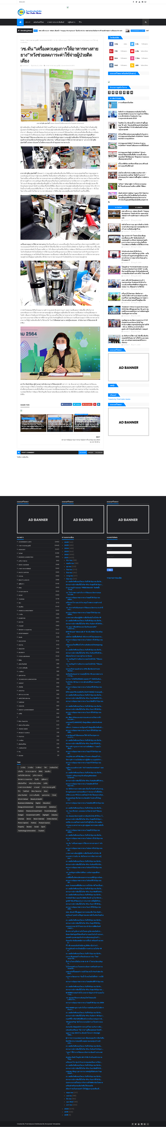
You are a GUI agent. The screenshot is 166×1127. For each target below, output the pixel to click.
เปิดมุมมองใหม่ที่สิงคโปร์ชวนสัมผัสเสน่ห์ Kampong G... (84, 646)
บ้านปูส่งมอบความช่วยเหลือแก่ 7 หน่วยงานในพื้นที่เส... (84, 792)
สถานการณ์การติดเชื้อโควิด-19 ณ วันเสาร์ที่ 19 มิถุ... (84, 904)
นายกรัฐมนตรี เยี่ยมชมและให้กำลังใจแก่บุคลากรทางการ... (82, 736)
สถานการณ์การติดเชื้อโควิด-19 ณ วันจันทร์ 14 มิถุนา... (84, 1049)
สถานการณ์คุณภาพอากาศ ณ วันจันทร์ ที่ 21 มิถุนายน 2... (84, 868)
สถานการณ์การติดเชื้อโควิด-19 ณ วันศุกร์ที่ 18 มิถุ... (83, 923)
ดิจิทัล (20, 660)
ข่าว (27, 22)
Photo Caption (24, 572)
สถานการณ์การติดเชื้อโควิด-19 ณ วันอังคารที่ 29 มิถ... (84, 624)
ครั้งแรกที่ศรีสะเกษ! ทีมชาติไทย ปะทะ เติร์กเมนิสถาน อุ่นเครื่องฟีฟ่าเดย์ (133, 165)
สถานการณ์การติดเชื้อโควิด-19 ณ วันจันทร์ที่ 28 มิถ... (84, 653)
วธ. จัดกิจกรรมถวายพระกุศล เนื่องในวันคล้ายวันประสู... (85, 789)
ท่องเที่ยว (21, 607)
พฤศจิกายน (70, 563)
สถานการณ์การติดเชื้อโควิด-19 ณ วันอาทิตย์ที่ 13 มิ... (84, 1068)
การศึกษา (21, 672)
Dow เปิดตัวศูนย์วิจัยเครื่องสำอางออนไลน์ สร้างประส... (85, 934)
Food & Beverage (24, 656)
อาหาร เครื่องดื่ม (23, 668)
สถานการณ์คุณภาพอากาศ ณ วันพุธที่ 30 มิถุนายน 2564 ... (83, 598)
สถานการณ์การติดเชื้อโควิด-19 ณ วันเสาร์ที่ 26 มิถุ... (84, 709)
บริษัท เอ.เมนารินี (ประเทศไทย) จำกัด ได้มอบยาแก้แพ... (85, 795)
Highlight (22, 549)
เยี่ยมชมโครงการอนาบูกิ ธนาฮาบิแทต (79, 656)
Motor (21, 622)
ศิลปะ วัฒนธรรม (23, 721)
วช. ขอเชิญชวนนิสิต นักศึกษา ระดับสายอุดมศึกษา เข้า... (83, 873)
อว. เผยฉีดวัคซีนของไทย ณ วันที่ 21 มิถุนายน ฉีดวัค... (84, 861)
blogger (83, 452)
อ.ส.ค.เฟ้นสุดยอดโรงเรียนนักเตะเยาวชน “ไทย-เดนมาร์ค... (82, 957)
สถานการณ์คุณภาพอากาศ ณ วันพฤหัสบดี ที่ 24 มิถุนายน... (82, 785)
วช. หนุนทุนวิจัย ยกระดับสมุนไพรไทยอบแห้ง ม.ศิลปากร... (81, 999)
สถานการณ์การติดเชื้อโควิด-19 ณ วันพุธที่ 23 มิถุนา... (84, 819)
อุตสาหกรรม (22, 675)
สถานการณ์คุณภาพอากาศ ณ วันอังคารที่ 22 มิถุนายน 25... (84, 849)
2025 (66, 545)
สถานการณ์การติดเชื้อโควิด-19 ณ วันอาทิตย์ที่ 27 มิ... (84, 698)
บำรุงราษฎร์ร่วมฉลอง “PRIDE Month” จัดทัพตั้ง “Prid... (83, 588)
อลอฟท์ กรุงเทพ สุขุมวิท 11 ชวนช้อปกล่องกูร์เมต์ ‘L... (83, 937)
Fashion (21, 706)
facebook (99, 452)
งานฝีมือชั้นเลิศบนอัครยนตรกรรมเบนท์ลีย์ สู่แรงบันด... (84, 877)
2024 (66, 548)
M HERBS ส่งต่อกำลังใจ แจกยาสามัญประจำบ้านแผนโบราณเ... (85, 994)
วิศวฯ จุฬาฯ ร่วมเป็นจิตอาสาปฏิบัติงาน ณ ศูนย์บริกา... (84, 759)
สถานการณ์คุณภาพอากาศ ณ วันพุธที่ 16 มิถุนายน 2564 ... (85, 1004)
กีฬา (20, 603)
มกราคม (69, 1105)
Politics (21, 736)
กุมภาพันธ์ (70, 1102)
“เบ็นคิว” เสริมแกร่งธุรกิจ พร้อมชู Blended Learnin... (81, 777)
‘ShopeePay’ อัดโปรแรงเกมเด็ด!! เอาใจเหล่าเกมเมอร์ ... (84, 1023)
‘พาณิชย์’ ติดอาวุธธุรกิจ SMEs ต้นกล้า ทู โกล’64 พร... (84, 898)
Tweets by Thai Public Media (119, 399)
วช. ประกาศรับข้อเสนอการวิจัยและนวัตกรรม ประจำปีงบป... (84, 608)
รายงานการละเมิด (114, 578)
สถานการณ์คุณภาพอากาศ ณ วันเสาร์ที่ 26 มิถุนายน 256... (83, 713)
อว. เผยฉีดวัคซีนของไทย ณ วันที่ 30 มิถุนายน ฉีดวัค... (84, 581)
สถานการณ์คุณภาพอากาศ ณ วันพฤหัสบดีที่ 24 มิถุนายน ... (85, 804)
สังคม (20, 588)
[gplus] (145, 2)
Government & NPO (105, 31)
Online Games (23, 729)
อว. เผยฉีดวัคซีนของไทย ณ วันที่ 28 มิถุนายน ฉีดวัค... (84, 650)
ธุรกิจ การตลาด (23, 561)
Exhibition (22, 618)
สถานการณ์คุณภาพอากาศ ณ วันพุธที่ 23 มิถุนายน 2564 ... (83, 831)
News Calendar (24, 565)
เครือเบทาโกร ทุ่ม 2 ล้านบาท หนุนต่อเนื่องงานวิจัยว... (84, 1062)
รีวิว (80, 22)
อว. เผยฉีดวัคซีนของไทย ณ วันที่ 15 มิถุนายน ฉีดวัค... (84, 1012)
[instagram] (142, 2)
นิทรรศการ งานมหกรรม (25, 630)
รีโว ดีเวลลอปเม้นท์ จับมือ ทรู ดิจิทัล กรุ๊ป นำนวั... (82, 945)
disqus (90, 452)
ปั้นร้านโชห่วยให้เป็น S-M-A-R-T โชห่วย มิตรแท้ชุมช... (84, 962)
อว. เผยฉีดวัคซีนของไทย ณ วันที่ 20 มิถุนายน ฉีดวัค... (84, 888)
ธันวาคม (69, 560)
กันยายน (69, 569)
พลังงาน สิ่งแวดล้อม (24, 725)
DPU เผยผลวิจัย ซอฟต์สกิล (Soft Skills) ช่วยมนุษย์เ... (85, 692)
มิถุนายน (69, 579)
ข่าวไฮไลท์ (118, 207)
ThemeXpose (29, 1124)
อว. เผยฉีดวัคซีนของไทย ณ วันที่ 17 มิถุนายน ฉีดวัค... (84, 953)
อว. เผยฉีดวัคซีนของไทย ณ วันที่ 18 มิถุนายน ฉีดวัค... (84, 920)
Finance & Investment (26, 611)
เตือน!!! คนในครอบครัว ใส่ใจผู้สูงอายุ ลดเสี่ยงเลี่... (83, 1089)
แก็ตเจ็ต (21, 687)
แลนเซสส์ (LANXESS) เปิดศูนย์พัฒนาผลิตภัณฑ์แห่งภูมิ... (84, 723)
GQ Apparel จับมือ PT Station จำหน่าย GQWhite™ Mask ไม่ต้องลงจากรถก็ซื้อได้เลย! (133, 144)
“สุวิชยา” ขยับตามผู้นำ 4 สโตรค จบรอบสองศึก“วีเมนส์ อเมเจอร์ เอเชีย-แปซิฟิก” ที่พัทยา (132, 185)
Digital (21, 645)
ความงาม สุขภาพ (23, 591)
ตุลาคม (69, 566)
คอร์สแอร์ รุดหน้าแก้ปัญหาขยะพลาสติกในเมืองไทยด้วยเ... (85, 916)
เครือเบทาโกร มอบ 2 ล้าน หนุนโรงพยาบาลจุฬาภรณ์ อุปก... (84, 603)
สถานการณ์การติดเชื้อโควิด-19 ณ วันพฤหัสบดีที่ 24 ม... (85, 780)
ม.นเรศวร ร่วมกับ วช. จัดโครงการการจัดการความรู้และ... (83, 857)
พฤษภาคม (70, 1092)
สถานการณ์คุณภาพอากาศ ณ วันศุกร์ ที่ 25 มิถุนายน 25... (83, 752)
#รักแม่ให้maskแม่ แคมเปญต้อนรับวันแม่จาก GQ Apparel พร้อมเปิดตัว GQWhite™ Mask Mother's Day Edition (133, 136)
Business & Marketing (26, 557)
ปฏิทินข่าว (71, 22)
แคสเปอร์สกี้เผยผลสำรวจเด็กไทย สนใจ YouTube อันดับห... (84, 972)
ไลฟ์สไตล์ (21, 702)
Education (22, 641)
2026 (66, 542)
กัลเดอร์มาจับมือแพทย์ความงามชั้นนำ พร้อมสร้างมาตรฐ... (84, 941)
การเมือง (21, 740)
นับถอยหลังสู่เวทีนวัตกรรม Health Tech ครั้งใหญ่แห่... (83, 799)
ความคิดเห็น (139, 207)
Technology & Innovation (27, 679)
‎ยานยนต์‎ (21, 626)
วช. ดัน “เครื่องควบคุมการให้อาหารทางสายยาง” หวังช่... (84, 844)
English (22, 2)
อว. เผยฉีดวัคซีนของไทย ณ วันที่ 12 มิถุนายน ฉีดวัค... (84, 1076)
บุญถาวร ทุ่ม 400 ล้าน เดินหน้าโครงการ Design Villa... (83, 1034)
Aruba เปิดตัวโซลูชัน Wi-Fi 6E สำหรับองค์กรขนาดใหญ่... (84, 1058)
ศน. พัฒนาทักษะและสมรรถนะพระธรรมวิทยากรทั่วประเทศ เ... (83, 718)
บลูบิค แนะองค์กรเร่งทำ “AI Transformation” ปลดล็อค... (85, 769)
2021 (66, 557)
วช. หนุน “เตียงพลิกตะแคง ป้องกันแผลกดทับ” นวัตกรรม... (81, 628)
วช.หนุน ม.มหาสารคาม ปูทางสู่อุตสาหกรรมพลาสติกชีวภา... (85, 826)
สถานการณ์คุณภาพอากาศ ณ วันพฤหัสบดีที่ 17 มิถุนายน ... (84, 982)
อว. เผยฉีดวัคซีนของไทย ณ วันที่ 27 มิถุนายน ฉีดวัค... (84, 695)
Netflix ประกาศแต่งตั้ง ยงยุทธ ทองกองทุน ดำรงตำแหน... (83, 1042)
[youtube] (139, 2)
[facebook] (133, 2)
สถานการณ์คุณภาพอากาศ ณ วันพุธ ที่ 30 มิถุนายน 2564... (83, 613)
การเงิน (21, 614)
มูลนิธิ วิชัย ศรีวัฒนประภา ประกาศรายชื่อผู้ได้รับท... (84, 901)
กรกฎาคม (69, 576)
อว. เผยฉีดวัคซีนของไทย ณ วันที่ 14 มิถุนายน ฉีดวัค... (84, 1046)
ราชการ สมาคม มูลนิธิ (32, 40)
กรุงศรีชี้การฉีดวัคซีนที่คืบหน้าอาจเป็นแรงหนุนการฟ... (84, 1019)
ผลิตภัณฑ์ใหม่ (39, 22)
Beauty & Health (24, 580)
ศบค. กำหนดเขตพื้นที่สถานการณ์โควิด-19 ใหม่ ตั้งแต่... (85, 885)
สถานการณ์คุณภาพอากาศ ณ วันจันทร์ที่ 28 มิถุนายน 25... (84, 688)
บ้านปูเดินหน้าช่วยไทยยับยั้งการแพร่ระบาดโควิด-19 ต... (84, 949)
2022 (66, 554)
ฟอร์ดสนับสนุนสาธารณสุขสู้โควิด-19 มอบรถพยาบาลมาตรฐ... (84, 675)
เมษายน (69, 1096)
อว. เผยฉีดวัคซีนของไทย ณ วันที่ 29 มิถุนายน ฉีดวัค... (84, 620)
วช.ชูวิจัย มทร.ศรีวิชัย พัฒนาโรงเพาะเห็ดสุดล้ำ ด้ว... (84, 756)
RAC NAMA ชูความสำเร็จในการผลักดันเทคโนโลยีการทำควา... (85, 1008)
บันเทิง (20, 637)
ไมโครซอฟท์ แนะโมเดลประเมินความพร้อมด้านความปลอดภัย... (84, 967)
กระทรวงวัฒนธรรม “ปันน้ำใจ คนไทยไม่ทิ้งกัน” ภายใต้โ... (84, 977)
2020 (66, 1109)
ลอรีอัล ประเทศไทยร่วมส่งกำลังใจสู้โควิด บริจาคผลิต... (84, 822)
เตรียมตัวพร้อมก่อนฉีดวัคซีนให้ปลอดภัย (79, 1086)
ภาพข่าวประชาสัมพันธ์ (55, 22)
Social (21, 576)
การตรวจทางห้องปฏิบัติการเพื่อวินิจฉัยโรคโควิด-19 (83, 617)
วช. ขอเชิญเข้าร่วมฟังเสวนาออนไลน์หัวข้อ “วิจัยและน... (84, 660)
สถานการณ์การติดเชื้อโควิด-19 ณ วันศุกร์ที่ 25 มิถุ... (84, 743)
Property (22, 652)
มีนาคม (69, 1099)
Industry (22, 649)
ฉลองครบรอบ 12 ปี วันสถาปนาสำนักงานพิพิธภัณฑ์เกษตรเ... (83, 927)
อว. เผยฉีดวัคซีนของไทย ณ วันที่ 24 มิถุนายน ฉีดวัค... (84, 772)
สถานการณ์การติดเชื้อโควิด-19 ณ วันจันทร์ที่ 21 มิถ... (84, 864)
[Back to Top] (148, 1124)
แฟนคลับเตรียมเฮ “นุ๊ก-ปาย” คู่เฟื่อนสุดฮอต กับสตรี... (84, 1030)
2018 (66, 1115)
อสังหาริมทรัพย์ (23, 664)
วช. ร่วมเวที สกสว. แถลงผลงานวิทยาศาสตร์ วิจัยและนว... (84, 812)
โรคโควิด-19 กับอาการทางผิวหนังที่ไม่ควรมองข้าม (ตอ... (83, 683)
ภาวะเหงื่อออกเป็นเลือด (125, 102)
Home (22, 40)
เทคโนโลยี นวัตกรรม (24, 698)
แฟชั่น (20, 714)
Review (21, 756)
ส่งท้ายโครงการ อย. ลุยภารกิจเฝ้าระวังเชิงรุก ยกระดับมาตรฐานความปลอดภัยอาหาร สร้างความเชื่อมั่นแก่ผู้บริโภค (60, 425)
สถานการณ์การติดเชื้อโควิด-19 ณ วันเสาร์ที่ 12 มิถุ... (84, 1079)
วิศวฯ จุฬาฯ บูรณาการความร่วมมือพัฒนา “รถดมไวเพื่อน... (83, 747)
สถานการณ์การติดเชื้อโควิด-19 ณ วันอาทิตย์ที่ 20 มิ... (84, 892)
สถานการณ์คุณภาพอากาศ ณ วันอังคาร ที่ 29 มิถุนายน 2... (84, 641)
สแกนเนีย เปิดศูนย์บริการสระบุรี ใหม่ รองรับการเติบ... (84, 1027)
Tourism (21, 599)
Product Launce (24, 733)
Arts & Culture (24, 694)
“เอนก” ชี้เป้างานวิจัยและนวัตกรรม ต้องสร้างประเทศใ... (84, 1053)
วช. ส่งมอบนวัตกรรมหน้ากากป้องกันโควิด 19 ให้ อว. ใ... (85, 816)
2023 (66, 551)
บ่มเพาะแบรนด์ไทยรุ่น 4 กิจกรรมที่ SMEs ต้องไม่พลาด (84, 1082)
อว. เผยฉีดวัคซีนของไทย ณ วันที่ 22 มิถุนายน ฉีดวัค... (84, 835)
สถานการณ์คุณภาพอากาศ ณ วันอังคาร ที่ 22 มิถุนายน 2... (84, 839)
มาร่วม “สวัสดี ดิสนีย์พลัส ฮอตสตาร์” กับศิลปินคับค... (84, 679)
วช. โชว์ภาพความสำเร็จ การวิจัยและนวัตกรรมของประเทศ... (83, 593)
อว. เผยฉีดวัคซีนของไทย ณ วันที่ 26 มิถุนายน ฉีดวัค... (84, 706)
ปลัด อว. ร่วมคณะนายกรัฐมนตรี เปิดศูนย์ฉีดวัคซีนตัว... (84, 727)
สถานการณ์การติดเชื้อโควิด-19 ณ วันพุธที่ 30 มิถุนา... (84, 584)
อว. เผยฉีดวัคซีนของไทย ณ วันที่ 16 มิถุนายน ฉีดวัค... (84, 986)
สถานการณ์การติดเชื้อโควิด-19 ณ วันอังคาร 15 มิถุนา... (85, 1016)
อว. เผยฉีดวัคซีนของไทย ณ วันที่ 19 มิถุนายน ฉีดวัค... (84, 895)
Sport (21, 595)
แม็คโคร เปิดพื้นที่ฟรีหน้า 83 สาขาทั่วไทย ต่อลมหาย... (84, 637)
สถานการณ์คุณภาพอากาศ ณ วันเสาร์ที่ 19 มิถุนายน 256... (83, 908)
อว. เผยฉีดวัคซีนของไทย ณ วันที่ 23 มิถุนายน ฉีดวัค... (84, 808)
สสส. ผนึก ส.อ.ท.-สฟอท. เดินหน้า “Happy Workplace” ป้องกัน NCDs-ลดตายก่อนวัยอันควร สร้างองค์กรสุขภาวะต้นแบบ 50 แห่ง (48, 31)
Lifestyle (21, 691)
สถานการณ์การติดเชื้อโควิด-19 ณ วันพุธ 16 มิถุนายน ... (85, 989)
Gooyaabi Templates (52, 1124)
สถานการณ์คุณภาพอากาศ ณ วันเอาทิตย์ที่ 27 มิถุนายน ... (84, 702)
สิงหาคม (69, 572)
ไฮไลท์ (20, 553)
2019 (66, 1112)
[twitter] (136, 2)
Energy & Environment (26, 710)
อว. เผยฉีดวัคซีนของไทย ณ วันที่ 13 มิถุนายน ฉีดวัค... (84, 1065)
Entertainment (23, 633)
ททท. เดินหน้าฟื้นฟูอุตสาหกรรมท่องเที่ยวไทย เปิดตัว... (84, 912)
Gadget (21, 683)
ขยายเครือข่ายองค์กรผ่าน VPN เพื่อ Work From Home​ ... (83, 670)
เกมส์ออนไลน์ (22, 748)
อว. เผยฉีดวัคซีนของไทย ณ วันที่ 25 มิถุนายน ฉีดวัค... (84, 740)
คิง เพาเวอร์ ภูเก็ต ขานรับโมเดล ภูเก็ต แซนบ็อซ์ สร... (84, 931)
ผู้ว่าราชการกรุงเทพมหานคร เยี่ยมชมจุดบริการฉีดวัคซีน (85, 1038)
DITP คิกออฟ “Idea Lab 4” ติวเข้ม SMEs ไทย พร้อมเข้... (84, 633)
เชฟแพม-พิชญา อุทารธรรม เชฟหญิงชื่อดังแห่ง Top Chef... (84, 1072)
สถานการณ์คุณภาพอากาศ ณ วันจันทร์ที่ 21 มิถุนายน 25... (83, 881)
